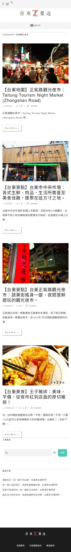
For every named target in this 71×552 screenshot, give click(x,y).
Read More (12, 128)
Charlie (10, 408)
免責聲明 (21, 546)
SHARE (34, 106)
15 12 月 (22, 408)
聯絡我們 (50, 546)
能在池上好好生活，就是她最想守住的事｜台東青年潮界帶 (31, 495)
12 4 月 (19, 203)
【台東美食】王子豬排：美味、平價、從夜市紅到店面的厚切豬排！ (34, 396)
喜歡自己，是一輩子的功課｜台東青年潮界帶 (24, 480)
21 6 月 (19, 106)
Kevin (8, 106)
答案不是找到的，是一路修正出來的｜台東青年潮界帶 (28, 490)
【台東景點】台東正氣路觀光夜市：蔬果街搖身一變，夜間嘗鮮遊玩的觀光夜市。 (34, 294)
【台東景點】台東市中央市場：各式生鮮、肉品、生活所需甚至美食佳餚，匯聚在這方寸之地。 (34, 192)
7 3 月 (19, 306)
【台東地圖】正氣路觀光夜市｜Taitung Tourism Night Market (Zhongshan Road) (34, 94)
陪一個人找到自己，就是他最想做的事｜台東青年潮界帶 (29, 485)
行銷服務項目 (35, 546)
